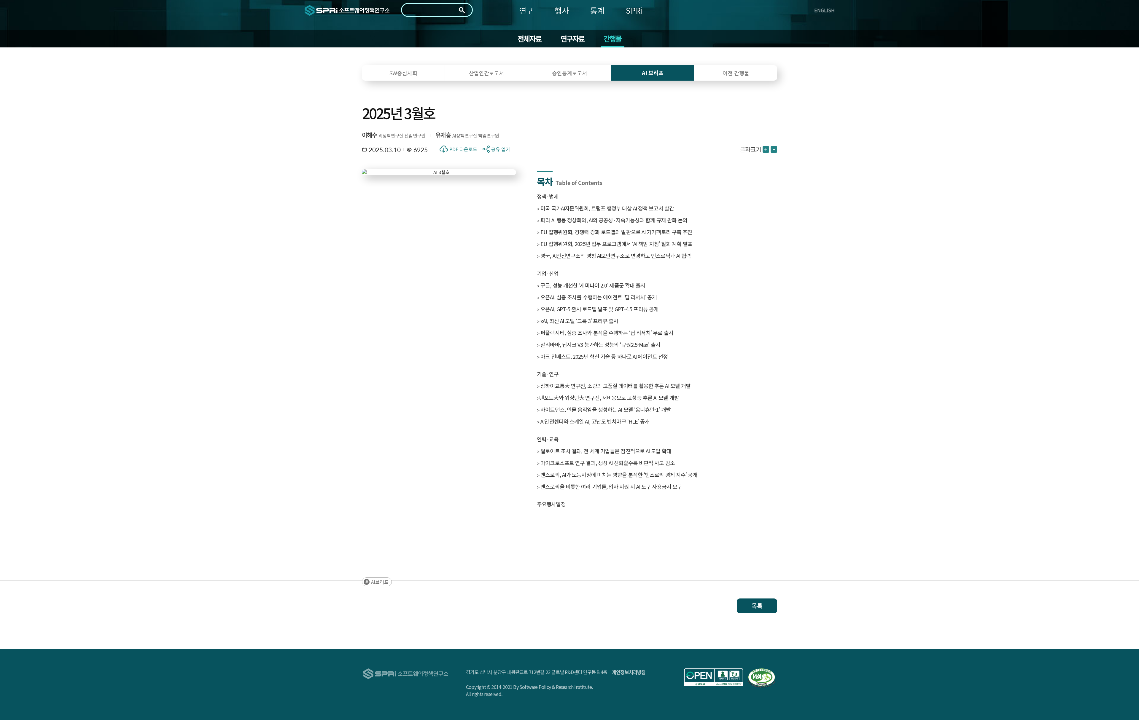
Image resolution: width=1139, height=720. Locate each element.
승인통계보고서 (569, 73)
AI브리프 (380, 581)
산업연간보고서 (486, 73)
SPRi (634, 10)
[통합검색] (462, 10)
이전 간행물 (736, 73)
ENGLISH (824, 10)
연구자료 (573, 38)
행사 (562, 10)
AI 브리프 (653, 73)
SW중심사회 (403, 73)
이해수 (369, 135)
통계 (597, 10)
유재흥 (443, 135)
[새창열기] (713, 677)
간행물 (613, 38)
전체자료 (530, 38)
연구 (526, 10)
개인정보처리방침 (629, 672)
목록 (757, 605)
